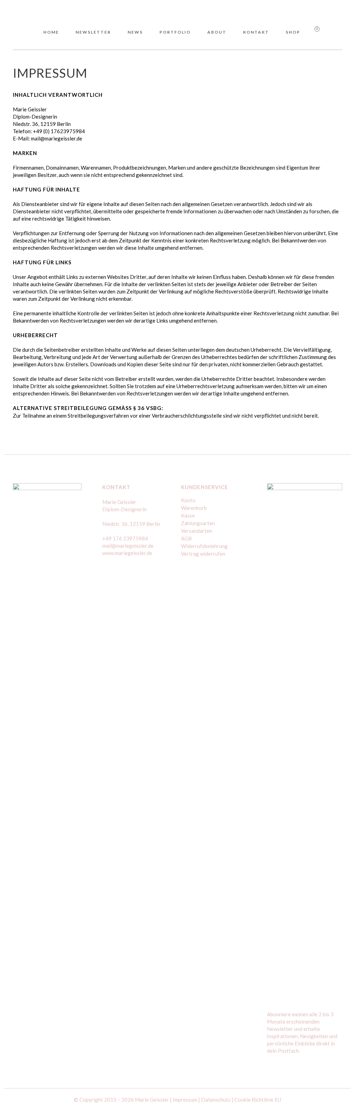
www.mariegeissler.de (127, 553)
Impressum (185, 1099)
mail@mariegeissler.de (128, 545)
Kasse (188, 515)
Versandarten (196, 531)
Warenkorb (194, 508)
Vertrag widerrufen (203, 553)
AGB (186, 538)
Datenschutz (216, 1099)
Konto (188, 500)
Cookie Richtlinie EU (257, 1099)
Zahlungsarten (198, 523)
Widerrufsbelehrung (204, 546)
